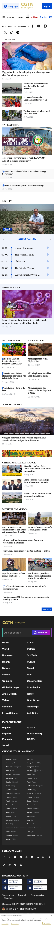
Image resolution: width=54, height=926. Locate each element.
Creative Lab (34, 687)
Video (5, 700)
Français (7, 739)
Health (6, 661)
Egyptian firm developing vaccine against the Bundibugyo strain (26, 73)
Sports (6, 674)
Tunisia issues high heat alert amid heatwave (37, 112)
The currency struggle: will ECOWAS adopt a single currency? (23, 159)
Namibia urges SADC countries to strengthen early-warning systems (26, 598)
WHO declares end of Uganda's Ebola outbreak (35, 98)
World (5, 648)
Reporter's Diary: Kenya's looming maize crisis (40, 528)
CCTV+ (31, 739)
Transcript (33, 706)
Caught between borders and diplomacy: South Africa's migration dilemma (24, 439)
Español (6, 733)
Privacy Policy (5, 924)
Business (7, 655)
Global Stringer (10, 687)
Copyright (22, 895)
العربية (5, 744)
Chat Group (33, 700)
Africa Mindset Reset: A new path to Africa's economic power (24, 587)
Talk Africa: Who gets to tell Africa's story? (24, 185)
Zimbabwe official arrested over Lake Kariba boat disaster (36, 86)
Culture (31, 661)
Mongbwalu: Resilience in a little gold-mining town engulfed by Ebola (24, 321)
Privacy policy (37, 895)
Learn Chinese (10, 712)
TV (50, 17)
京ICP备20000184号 (35, 904)
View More (47, 609)
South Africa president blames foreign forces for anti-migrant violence (39, 575)
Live (35, 17)
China (20, 17)
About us (8, 898)
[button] (44, 316)
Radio (43, 17)
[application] (27, 219)
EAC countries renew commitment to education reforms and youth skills (14, 529)
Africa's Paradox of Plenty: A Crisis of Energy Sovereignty (24, 172)
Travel (30, 668)
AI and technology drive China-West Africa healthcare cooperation (37, 468)
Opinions (7, 680)
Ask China (32, 712)
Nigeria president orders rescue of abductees (13, 574)
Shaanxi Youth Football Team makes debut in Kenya (37, 494)
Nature (6, 668)
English (6, 727)
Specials (7, 706)
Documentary (34, 680)
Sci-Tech (32, 655)
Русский (31, 727)
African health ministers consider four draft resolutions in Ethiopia (23, 541)
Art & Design (9, 693)
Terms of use (8, 895)
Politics (31, 648)
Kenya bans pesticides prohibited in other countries (26, 551)
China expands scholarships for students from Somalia (36, 481)
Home (10, 17)
